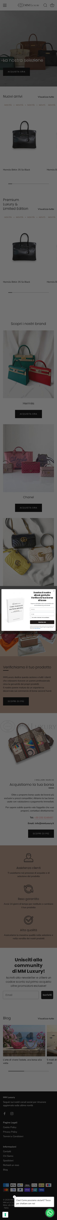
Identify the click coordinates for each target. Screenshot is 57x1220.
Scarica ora (42, 622)
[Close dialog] (54, 591)
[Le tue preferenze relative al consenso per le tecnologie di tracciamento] (5, 1215)
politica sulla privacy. (37, 628)
